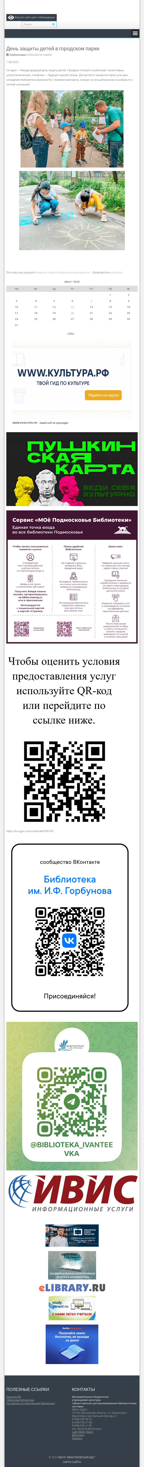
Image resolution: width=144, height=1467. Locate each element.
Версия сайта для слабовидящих (34, 17)
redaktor (47, 54)
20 (72, 313)
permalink (116, 272)
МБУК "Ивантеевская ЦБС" (77, 1457)
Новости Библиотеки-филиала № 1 (69, 272)
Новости (41, 272)
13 (72, 307)
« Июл (70, 333)
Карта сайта (72, 1461)
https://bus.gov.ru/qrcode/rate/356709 (29, 831)
